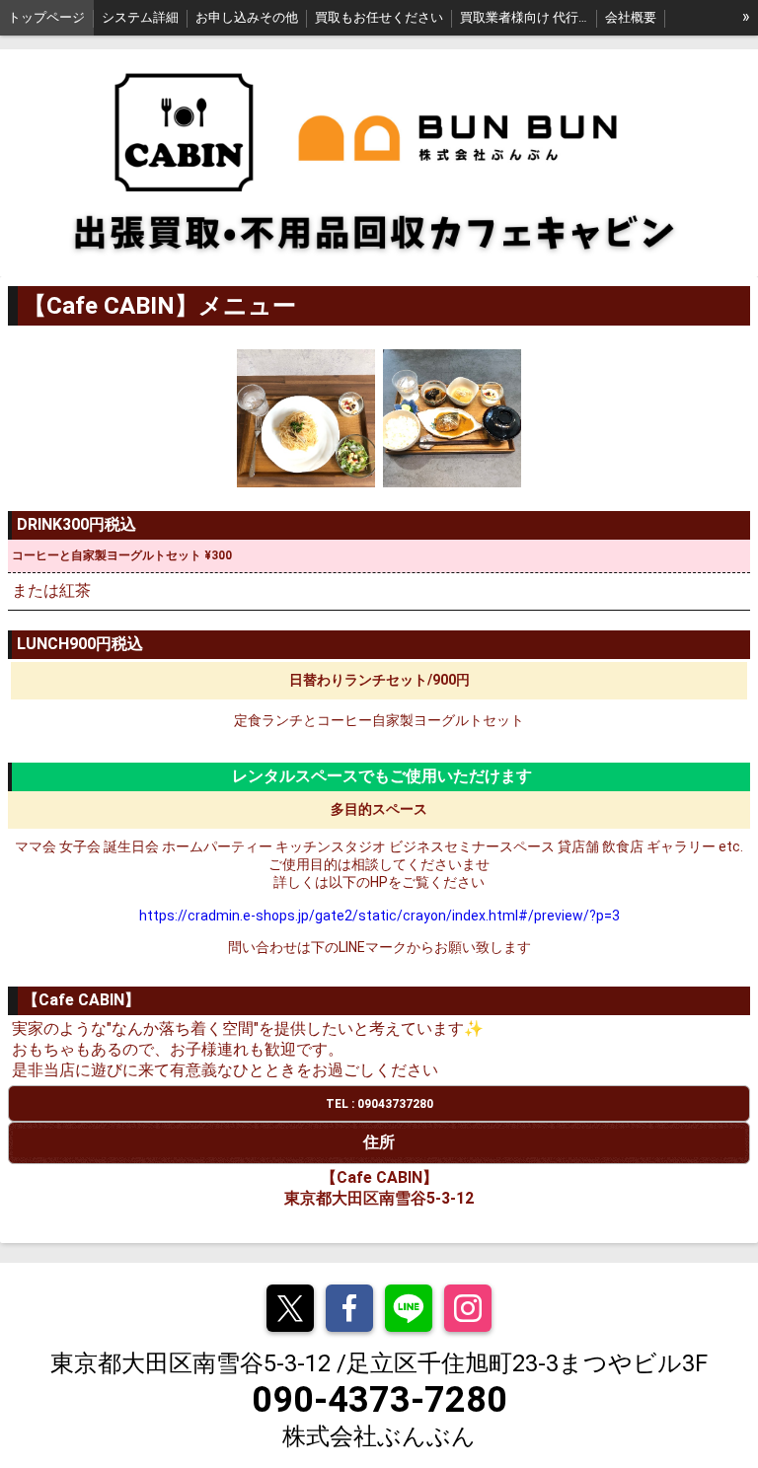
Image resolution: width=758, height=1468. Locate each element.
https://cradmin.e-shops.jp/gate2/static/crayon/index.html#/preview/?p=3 (379, 915)
